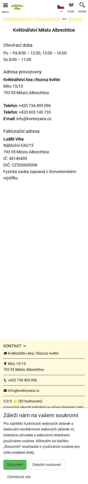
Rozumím (15, 465)
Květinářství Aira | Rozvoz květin (31, 18)
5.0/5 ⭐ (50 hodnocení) (22, 401)
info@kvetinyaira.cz (33, 118)
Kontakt (75, 18)
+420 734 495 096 (35, 105)
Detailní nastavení (46, 465)
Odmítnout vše (18, 477)
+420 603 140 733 (27, 112)
